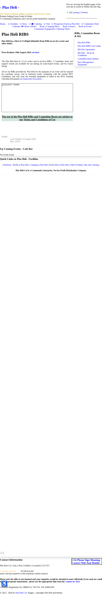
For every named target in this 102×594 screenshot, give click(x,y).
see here (36, 52)
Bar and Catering (91, 165)
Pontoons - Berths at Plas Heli (16, 165)
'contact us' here (72, 581)
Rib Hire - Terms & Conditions (86, 54)
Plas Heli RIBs (84, 42)
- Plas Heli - (9, 7)
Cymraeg (83, 12)
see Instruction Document (31, 79)
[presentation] (1, 553)
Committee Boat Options (88, 59)
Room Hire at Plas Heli (59, 165)
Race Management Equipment (85, 63)
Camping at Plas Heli (39, 165)
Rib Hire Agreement (86, 49)
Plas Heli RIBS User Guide (89, 46)
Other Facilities (76, 165)
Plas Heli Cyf (21, 593)
